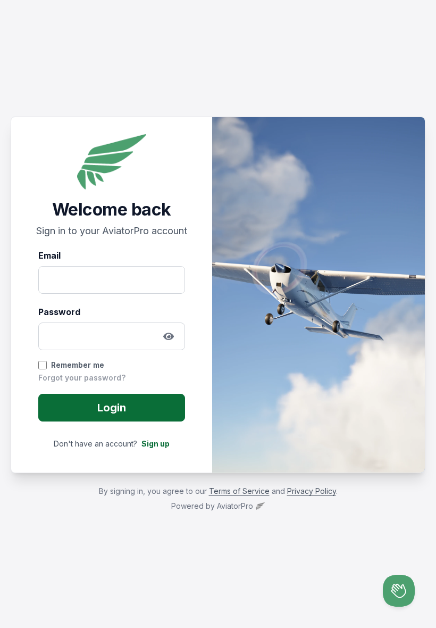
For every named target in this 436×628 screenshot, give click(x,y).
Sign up (155, 443)
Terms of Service (239, 490)
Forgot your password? (81, 377)
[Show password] (168, 336)
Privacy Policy (311, 490)
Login (111, 407)
